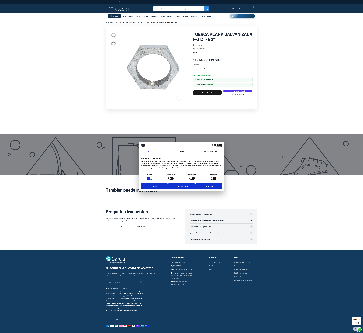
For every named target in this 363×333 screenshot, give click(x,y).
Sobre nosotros (214, 262)
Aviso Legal (238, 276)
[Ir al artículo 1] (113, 35)
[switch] (171, 178)
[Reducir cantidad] (195, 69)
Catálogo (115, 16)
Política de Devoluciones (242, 262)
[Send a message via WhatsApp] (359, 329)
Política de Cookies (240, 273)
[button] (181, 8)
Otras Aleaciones (133, 22)
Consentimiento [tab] (153, 152)
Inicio (107, 22)
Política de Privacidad (241, 269)
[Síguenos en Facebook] (107, 319)
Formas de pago (239, 266)
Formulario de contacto (178, 262)
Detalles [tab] (181, 151)
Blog (210, 269)
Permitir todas (208, 186)
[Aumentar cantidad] (204, 69)
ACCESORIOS (145, 22)
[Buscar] (206, 8)
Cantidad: (196, 64)
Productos (123, 22)
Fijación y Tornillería (142, 16)
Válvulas (185, 16)
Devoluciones (249, 2)
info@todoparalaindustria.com (129, 2)
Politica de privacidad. (121, 288)
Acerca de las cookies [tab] (210, 151)
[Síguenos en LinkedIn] (117, 319)
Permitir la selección (181, 186)
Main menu (114, 22)
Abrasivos (194, 16)
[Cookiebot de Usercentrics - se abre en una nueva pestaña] (213, 145)
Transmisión (154, 16)
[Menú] (360, 318)
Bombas (177, 16)
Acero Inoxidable (127, 16)
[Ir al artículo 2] (113, 44)
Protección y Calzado (206, 16)
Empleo (211, 266)
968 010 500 (113, 2)
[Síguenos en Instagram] (112, 319)
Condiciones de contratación (243, 280)
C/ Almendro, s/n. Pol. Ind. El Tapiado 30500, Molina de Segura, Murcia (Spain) (182, 275)
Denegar (154, 186)
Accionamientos (166, 16)
